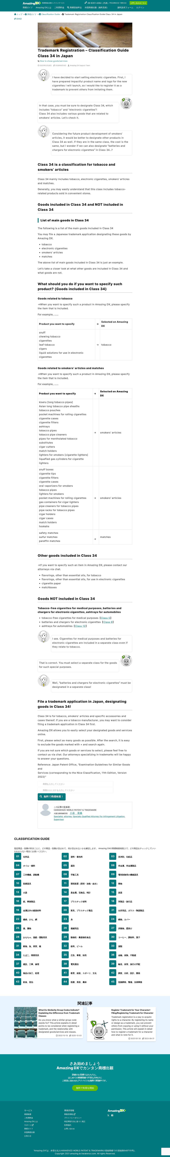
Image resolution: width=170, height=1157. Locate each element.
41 (65, 972)
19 (17, 910)
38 (65, 963)
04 (17, 865)
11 (65, 883)
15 (112, 892)
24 (112, 918)
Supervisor (59, 819)
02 (65, 856)
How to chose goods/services (53, 61)
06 (112, 865)
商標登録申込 (75, 7)
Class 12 (80, 625)
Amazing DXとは (43, 7)
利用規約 (67, 1125)
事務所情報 (68, 1114)
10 (17, 883)
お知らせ (27, 1136)
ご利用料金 (59, 7)
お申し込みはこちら (138, 3)
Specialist (58, 816)
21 (112, 910)
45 (112, 981)
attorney (68, 816)
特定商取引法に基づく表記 (74, 1121)
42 (112, 972)
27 (112, 927)
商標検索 (27, 1114)
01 (17, 856)
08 (65, 874)
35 (65, 954)
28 (17, 936)
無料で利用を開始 (85, 1088)
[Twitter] (108, 1115)
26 (65, 927)
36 (112, 954)
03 (112, 856)
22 (17, 918)
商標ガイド (28, 7)
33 (112, 945)
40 (17, 972)
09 (112, 874)
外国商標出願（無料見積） (97, 7)
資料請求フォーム (125, 7)
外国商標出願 (29, 1132)
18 (112, 901)
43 (17, 981)
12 (112, 883)
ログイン (140, 7)
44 (65, 981)
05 (65, 865)
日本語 (19, 19)
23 (65, 918)
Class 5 (105, 617)
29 (65, 936)
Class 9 (108, 622)
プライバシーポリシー (73, 1118)
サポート (27, 1125)
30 (112, 936)
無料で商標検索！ (54, 796)
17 (65, 901)
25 (17, 927)
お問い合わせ (69, 1129)
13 (17, 892)
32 (65, 945)
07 (17, 874)
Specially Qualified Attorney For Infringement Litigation (99, 816)
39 (112, 963)
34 (17, 954)
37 (17, 963)
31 (17, 945)
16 (17, 901)
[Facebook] (112, 1115)
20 (65, 910)
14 (65, 892)
